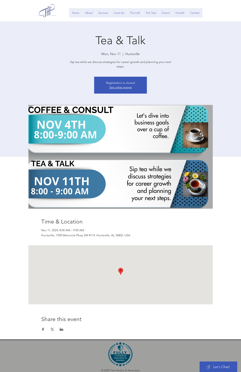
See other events (120, 87)
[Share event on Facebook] (43, 329)
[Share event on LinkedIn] (61, 329)
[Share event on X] (52, 329)
